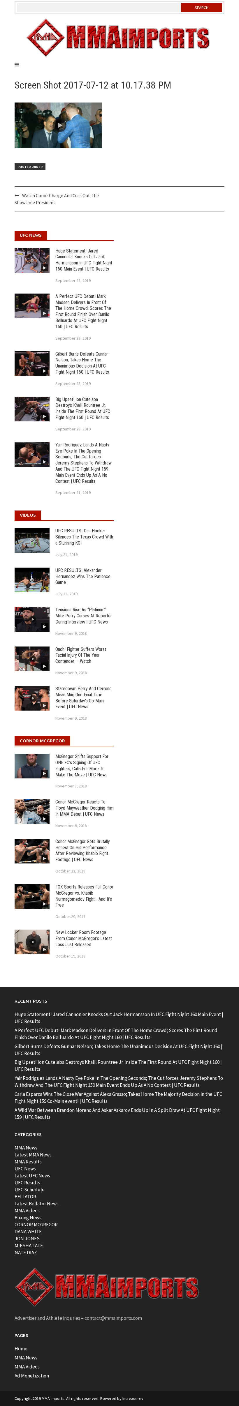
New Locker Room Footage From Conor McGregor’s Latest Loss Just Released (83, 938)
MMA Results (28, 1161)
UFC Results (27, 1182)
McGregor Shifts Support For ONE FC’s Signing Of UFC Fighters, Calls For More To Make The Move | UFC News (81, 765)
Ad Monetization (32, 1376)
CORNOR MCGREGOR (36, 1224)
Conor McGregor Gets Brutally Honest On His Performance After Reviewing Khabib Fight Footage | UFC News (82, 850)
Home (21, 1348)
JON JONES (27, 1238)
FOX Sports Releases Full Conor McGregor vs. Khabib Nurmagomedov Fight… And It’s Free (84, 896)
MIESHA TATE (29, 1245)
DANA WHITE (28, 1231)
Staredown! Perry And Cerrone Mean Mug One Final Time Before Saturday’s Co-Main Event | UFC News (83, 697)
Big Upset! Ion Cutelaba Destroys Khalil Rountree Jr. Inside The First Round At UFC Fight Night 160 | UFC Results (82, 408)
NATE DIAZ (26, 1252)
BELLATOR (25, 1196)
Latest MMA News (33, 1154)
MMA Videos (27, 1210)
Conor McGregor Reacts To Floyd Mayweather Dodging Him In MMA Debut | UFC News (84, 808)
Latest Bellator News (37, 1203)
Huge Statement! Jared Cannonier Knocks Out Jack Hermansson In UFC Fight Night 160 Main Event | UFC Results (83, 260)
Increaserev (132, 1398)
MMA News (26, 1147)
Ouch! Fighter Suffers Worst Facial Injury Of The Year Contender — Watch (80, 655)
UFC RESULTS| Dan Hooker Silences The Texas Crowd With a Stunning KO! (84, 537)
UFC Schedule (30, 1189)
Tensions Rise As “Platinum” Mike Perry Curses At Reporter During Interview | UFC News (83, 616)
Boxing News (28, 1217)
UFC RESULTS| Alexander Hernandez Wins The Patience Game (82, 576)
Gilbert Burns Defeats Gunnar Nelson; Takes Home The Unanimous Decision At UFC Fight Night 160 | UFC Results (82, 363)
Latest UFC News (32, 1175)
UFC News (25, 1168)
